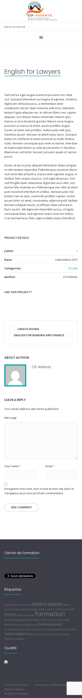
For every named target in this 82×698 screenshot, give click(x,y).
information (33, 619)
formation (50, 613)
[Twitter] (21, 300)
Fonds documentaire (16, 684)
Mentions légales (14, 689)
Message (10, 418)
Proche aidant (12, 624)
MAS (66, 619)
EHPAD (10, 614)
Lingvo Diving (28, 329)
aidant (39, 603)
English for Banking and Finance (39, 335)
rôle (74, 629)
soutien (20, 638)
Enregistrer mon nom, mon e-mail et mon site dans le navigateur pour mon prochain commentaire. (39, 491)
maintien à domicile (52, 619)
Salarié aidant (15, 633)
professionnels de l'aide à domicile (24, 629)
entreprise (28, 615)
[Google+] (14, 300)
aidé (17, 609)
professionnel (29, 624)
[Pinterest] (27, 300)
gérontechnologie (14, 619)
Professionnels (50, 624)
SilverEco (9, 638)
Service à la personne (57, 634)
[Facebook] (7, 300)
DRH (72, 609)
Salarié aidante (36, 634)
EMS (19, 615)
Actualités (25, 604)
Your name (12, 466)
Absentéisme (11, 604)
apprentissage (29, 609)
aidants (55, 604)
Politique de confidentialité (50, 684)
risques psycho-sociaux (58, 629)
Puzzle (73, 268)
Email (50, 466)
